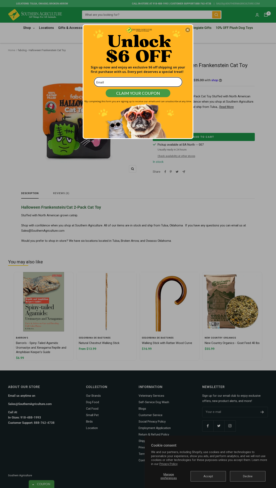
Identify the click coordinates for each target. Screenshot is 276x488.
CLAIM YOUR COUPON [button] (138, 93)
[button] (187, 29)
